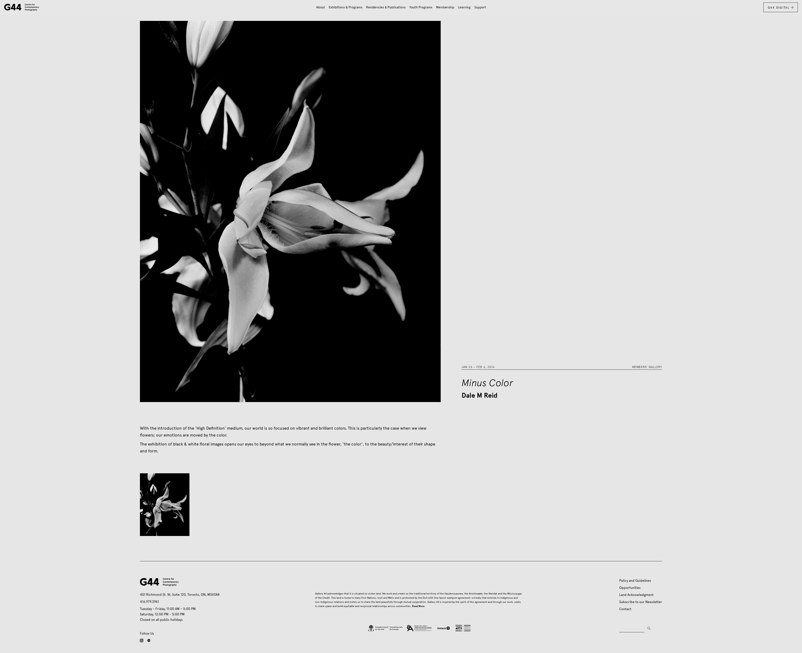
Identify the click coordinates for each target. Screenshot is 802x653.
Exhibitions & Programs (345, 7)
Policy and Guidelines (635, 581)
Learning (464, 7)
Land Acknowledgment (636, 595)
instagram (141, 640)
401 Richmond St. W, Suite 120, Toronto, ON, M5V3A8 (180, 595)
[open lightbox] (164, 504)
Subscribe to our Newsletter (640, 602)
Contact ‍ (626, 609)
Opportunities (630, 588)
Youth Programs (420, 7)
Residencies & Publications (386, 7)
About (320, 7)
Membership (445, 7)
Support (480, 7)
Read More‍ (418, 606)
